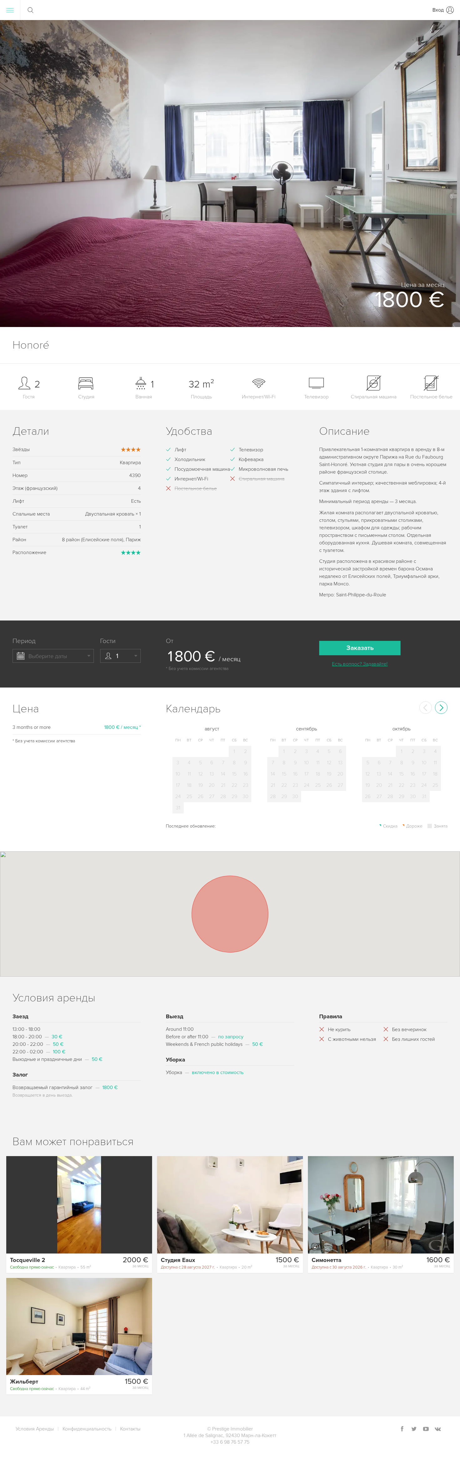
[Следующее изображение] (144, 1205)
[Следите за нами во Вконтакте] (438, 1429)
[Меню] (10, 10)
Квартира (50, 1267)
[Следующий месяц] (441, 707)
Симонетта (326, 1260)
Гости (107, 641)
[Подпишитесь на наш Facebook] (402, 1429)
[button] (447, 174)
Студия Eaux (178, 1260)
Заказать (360, 648)
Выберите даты (47, 656)
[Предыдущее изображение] (13, 1205)
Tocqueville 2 (27, 1260)
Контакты (130, 1429)
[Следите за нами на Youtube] (426, 1429)
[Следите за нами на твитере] (414, 1429)
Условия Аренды (35, 1429)
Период (24, 641)
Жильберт (24, 1381)
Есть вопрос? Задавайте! (360, 664)
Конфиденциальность (87, 1429)
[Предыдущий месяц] (425, 707)
